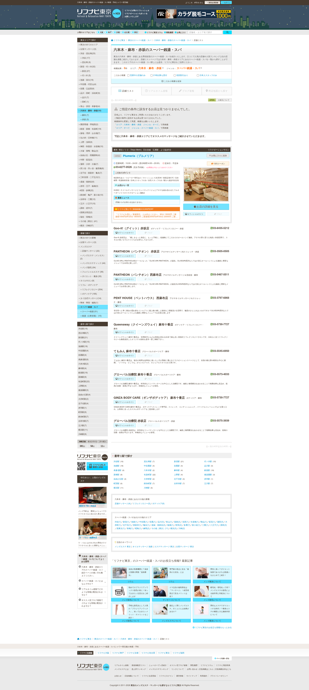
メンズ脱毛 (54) (89, 267)
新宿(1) (126, 521)
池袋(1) (134, 521)
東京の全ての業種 (88, 237)
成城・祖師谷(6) (87, 181)
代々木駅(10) (84, 341)
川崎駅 (147, 487)
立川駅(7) (82, 425)
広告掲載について (132, 675)
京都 (118, 32)
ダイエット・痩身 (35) (92, 276)
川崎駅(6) (82, 434)
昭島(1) (138, 528)
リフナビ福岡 (178, 652)
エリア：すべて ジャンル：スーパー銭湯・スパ (137, 127)
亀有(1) (146, 524)
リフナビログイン (166, 675)
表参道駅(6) (83, 359)
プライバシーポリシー (219, 675)
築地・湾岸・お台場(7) (90, 133)
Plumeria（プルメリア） (135, 156)
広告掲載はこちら (206, 669)
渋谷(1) (118, 521)
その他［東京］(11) (160, 528)
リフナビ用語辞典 (223, 665)
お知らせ (118, 675)
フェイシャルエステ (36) (92, 271)
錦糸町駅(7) (83, 416)
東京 (136, 32)
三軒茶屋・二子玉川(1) (90, 177)
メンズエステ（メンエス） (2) (92, 257)
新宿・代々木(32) (87, 66)
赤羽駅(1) (82, 407)
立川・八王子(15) (87, 203)
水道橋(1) (195, 521)
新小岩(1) (196, 524)
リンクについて (177, 669)
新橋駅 (116, 474)
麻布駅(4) (82, 368)
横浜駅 (116, 487)
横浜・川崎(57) (87, 225)
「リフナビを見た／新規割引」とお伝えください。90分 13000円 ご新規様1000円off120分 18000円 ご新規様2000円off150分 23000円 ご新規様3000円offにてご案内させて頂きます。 (146, 215)
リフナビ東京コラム (155, 32)
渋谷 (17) (86, 57)
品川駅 (207, 465)
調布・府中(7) (86, 208)
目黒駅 (177, 465)
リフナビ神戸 (118, 652)
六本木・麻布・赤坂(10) (90, 110)
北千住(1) (127, 524)
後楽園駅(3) (83, 390)
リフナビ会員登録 (149, 675)
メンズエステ (86, 246)
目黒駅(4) (82, 354)
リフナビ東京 (164, 652)
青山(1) (169, 521)
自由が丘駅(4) (84, 394)
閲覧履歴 (169, 32)
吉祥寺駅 (178, 483)
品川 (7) (85, 97)
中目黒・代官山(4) (88, 84)
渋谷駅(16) (83, 328)
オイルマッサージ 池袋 (142, 546)
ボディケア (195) (89, 293)
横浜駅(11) (83, 429)
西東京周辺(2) (86, 212)
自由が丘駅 (118, 478)
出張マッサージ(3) (88, 49)
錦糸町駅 (148, 483)
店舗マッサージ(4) (123, 503)
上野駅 (177, 474)
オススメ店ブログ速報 (178, 665)
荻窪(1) (212, 521)
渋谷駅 (116, 461)
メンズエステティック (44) (93, 263)
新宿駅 (177, 461)
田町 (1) (85, 101)
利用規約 (203, 675)
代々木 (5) (86, 75)
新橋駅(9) (82, 376)
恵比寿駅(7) (83, 332)
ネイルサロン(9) (87, 280)
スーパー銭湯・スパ (89, 306)
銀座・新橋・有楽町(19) (90, 128)
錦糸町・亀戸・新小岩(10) (91, 194)
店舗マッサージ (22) (91, 250)
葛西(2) (177, 521)
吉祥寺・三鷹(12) (87, 199)
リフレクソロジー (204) (92, 289)
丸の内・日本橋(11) (88, 137)
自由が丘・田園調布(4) (90, 155)
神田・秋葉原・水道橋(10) (91, 146)
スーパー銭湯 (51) (90, 311)
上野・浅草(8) (86, 142)
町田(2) (179, 524)
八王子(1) (214, 524)
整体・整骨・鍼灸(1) (89, 302)
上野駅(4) (82, 385)
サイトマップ (191, 675)
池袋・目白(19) (87, 79)
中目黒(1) (143, 521)
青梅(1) (130, 528)
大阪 (101, 32)
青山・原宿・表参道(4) (90, 106)
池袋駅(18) (83, 346)
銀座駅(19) (83, 372)
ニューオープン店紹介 (158, 665)
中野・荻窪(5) (86, 159)
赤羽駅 (207, 478)
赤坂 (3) (85, 119)
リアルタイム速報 (121, 665)
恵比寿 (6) (86, 62)
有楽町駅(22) (84, 381)
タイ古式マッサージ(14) (90, 298)
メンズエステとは (121, 669)
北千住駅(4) (83, 403)
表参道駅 (117, 470)
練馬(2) (146, 528)
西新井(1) (137, 524)
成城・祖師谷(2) (158, 524)
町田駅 (116, 483)
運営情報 (179, 675)
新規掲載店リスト (139, 665)
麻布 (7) (85, 115)
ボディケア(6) (158, 503)
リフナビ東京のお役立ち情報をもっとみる (213, 627)
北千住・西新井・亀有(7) (91, 172)
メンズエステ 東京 (123, 546)
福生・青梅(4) (86, 216)
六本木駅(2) (83, 363)
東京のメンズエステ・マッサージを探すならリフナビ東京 (156, 685)
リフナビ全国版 (86, 653)
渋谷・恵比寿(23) (87, 53)
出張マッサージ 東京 (185, 546)
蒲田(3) (220, 521)
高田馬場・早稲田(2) (89, 124)
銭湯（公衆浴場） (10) (92, 315)
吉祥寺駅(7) (83, 420)
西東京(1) (121, 528)
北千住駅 (178, 478)
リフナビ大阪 (103, 652)
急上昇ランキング (139, 669)
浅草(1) (185, 521)
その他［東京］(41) (88, 221)
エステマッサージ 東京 (164, 546)
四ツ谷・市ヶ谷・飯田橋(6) (92, 168)
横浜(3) (173, 528)
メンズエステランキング (158, 669)
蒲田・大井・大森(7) (89, 164)
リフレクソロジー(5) (141, 503)
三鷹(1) (205, 524)
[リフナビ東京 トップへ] (99, 14)
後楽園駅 (208, 474)
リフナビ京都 (132, 652)
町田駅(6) (82, 412)
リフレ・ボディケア (89, 284)
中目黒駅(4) (83, 350)
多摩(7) (187, 524)
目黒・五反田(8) (87, 88)
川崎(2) (182, 528)
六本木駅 (148, 470)
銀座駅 (207, 470)
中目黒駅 (148, 465)
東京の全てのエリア (89, 44)
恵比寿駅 (148, 461)
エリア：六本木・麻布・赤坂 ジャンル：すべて (137, 124)
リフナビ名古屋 (148, 652)
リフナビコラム (207, 665)
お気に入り (181, 32)
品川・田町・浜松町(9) (90, 93)
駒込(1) (204, 521)
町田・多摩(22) (87, 190)
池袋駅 (116, 465)
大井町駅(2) (83, 398)
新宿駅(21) (83, 337)
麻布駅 (177, 470)
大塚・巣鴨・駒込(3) (89, 150)
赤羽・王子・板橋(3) (89, 186)
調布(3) (223, 524)
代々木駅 (208, 461)
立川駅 (207, 483)
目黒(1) (153, 521)
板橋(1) (170, 524)
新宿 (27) (86, 71)
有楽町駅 (148, 474)
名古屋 (127, 32)
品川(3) (161, 521)
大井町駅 (148, 478)
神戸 (110, 32)
